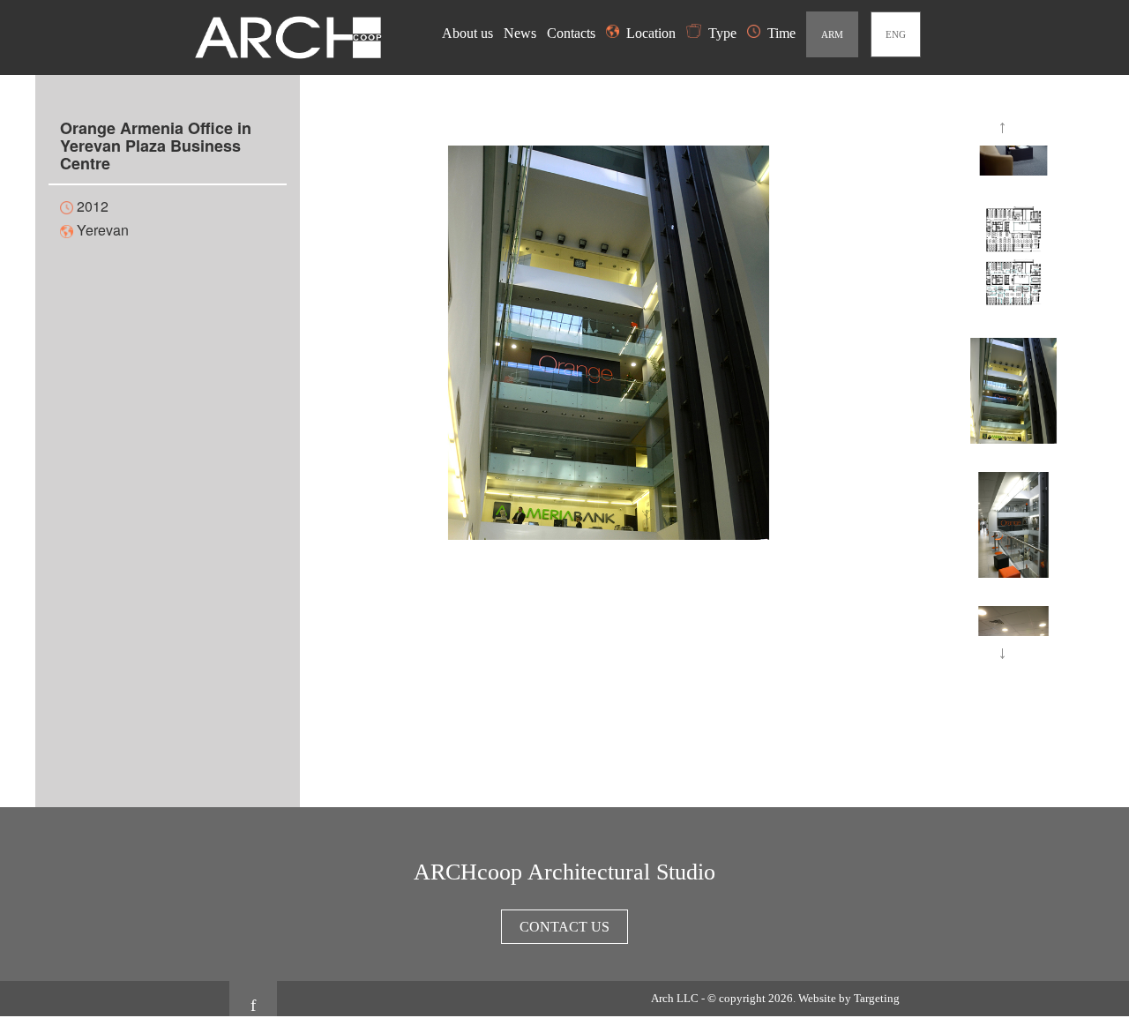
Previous (1005, 128)
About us (469, 33)
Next (1005, 653)
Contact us (564, 926)
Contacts (573, 33)
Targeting (877, 998)
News (522, 33)
